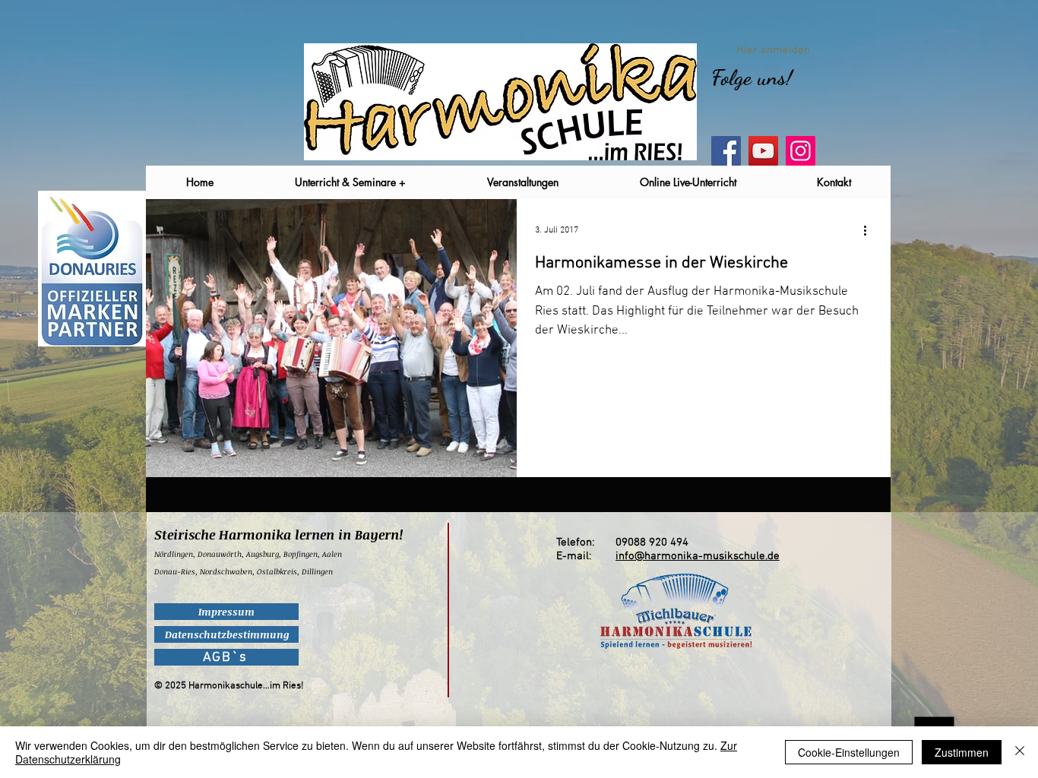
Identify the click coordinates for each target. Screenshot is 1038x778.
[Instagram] (800, 151)
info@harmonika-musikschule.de (698, 556)
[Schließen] (1020, 752)
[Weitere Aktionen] (870, 230)
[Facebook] (726, 151)
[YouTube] (763, 151)
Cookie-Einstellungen (849, 752)
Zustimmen (962, 752)
